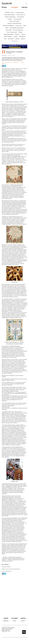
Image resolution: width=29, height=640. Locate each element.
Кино (7, 27)
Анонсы (23, 34)
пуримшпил (4, 63)
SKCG (9, 631)
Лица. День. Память (14, 21)
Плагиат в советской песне (14, 23)
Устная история (17, 19)
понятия (12, 80)
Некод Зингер (4, 55)
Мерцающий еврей (8, 34)
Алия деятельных (19, 12)
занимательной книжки (13, 71)
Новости (17, 34)
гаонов (3, 214)
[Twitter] (5, 66)
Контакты (23, 620)
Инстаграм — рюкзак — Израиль (16, 38)
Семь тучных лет (21, 14)
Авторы (14, 620)
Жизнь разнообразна (10, 16)
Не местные (19, 25)
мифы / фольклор (8, 62)
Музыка (21, 32)
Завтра (24, 7)
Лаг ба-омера (15, 264)
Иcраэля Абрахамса (11, 72)
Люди (24, 25)
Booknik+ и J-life (9, 12)
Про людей (9, 30)
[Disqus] (14, 594)
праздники (22, 62)
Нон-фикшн (22, 36)
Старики (10, 19)
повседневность (16, 62)
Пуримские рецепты (6, 566)
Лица (5, 38)
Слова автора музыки (9, 14)
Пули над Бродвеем (18, 30)
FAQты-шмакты (8, 36)
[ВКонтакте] (3, 66)
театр (3, 62)
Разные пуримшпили (6, 571)
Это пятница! (20, 16)
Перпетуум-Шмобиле (8, 25)
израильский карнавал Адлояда (15, 483)
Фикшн (15, 36)
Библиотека (6, 620)
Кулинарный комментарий (16, 27)
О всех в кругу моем (11, 32)
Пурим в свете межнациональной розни (11, 569)
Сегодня (14, 7)
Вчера (4, 7)
